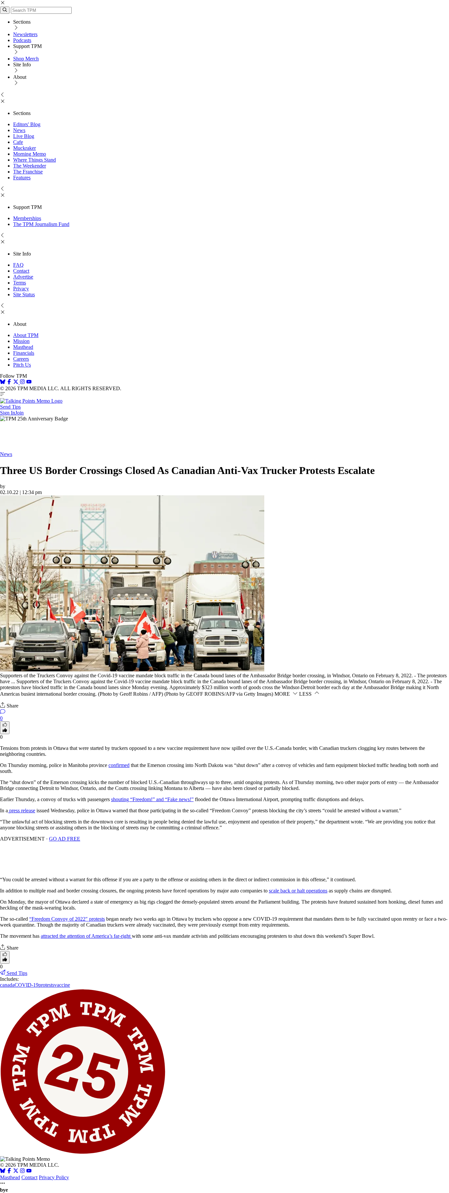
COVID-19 (26, 985)
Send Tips (10, 407)
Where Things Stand (34, 160)
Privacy (21, 288)
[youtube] (29, 382)
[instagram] (22, 382)
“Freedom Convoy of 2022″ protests (67, 919)
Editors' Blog (26, 124)
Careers (21, 359)
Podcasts (22, 40)
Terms (19, 282)
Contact (21, 271)
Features (22, 177)
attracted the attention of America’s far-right (86, 936)
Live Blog (23, 136)
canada (7, 985)
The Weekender (29, 166)
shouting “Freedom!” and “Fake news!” (152, 799)
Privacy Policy (54, 1177)
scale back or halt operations (298, 890)
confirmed (119, 765)
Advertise (23, 277)
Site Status (24, 294)
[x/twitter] (16, 382)
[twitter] (15, 1171)
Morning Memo (29, 154)
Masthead (23, 347)
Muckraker (24, 148)
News (19, 130)
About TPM (25, 335)
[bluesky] (2, 382)
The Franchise (28, 171)
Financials (23, 353)
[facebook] (9, 382)
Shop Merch (26, 58)
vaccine (62, 985)
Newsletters (25, 34)
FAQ (18, 265)
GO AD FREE (64, 839)
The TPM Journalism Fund (41, 224)
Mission (21, 341)
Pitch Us (22, 365)
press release (21, 810)
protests (46, 985)
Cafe (18, 142)
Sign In (7, 413)
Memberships (27, 218)
